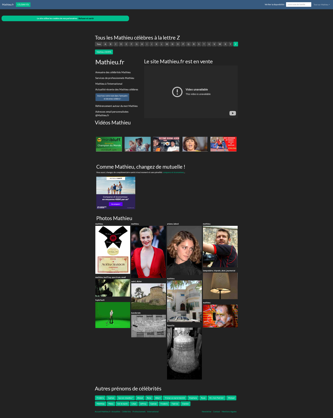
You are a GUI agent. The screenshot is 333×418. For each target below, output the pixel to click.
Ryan (203, 398)
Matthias (101, 404)
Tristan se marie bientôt (175, 398)
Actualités (115, 411)
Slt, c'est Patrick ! (216, 398)
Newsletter (207, 411)
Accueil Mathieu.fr (103, 411)
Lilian (134, 404)
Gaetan (153, 404)
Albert (158, 398)
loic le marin (122, 404)
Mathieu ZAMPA (104, 52)
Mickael (231, 398)
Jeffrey (143, 404)
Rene (149, 398)
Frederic (164, 404)
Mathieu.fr (8, 4)
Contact (216, 411)
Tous (99, 44)
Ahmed (140, 398)
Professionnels (139, 411)
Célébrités (23, 4)
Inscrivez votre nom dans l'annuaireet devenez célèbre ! (112, 97)
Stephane (193, 398)
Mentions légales (229, 411)
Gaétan (111, 398)
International (153, 411)
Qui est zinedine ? (125, 398)
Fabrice (175, 404)
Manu (110, 404)
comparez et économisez (173, 172)
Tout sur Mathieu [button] (320, 4)
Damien (185, 404)
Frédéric (100, 398)
